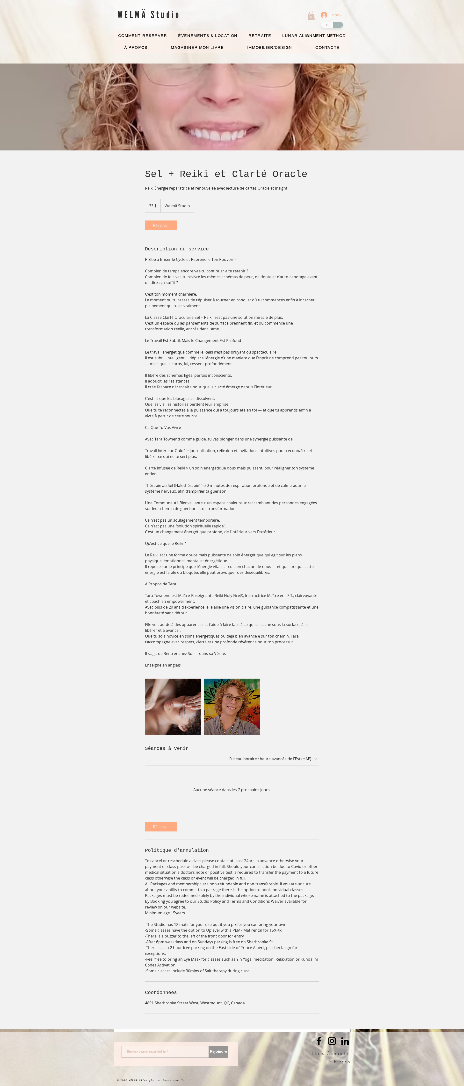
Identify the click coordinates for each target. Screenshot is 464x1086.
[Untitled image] (173, 707)
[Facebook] (318, 1041)
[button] (311, 15)
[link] (161, 225)
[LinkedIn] (345, 1041)
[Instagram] (331, 1041)
